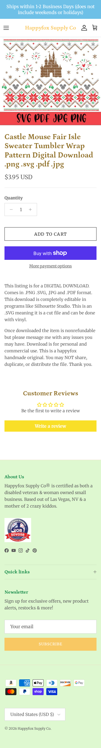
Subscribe (50, 644)
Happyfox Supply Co (34, 728)
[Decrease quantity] (10, 209)
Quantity (13, 197)
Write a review (50, 426)
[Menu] (6, 28)
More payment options (50, 266)
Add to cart (50, 234)
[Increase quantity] (32, 209)
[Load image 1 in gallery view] (50, 83)
